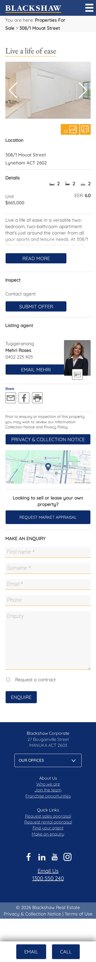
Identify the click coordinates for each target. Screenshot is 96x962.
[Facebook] (24, 398)
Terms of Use (79, 914)
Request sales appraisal (48, 816)
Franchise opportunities (48, 796)
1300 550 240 (48, 878)
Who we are (48, 784)
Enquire (21, 697)
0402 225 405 (19, 357)
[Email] (10, 398)
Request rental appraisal (48, 822)
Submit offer (36, 306)
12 (65, 131)
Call (66, 952)
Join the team (48, 789)
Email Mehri (36, 370)
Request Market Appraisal (48, 517)
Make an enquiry (48, 834)
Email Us (48, 870)
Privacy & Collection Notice (48, 439)
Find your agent (48, 827)
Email (31, 952)
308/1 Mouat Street (39, 28)
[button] (83, 90)
